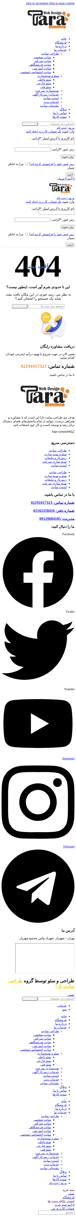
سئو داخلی (44, 79)
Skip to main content (61, 3)
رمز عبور (63, 149)
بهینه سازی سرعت (54, 461)
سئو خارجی (43, 83)
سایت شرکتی (42, 61)
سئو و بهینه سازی (55, 454)
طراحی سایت (50, 53)
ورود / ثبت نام (58, 1183)
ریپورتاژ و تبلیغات (56, 458)
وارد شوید (67, 156)
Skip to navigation (37, 3)
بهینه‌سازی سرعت (47, 90)
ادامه (70, 174)
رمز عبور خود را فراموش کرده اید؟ (51, 164)
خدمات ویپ (51, 102)
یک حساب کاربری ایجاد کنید (43, 131)
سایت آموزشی (41, 68)
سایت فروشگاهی (40, 64)
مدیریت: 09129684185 (56, 519)
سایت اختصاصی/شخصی (35, 72)
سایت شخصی (42, 57)
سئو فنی (45, 87)
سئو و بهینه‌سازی (48, 76)
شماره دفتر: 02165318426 (53, 511)
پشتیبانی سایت (49, 105)
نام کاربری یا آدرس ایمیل (53, 138)
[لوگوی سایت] (49, 31)
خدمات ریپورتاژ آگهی (45, 94)
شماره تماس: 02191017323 (52, 503)
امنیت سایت (51, 98)
